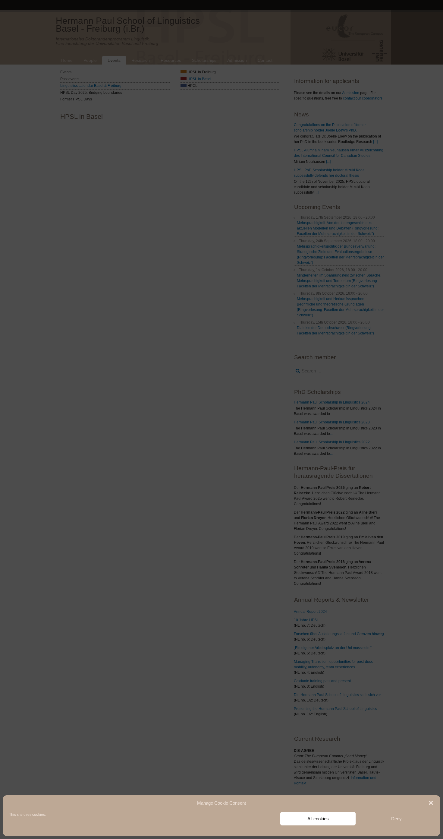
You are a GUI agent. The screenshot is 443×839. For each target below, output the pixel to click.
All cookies (318, 818)
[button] (431, 803)
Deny (396, 818)
